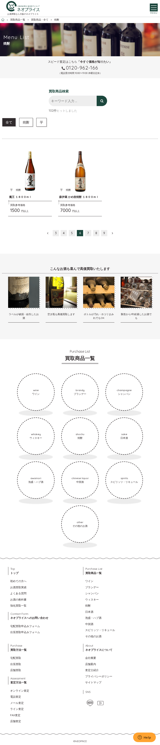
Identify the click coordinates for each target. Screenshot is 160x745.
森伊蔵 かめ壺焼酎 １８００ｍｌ (79, 196)
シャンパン (92, 593)
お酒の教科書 (18, 599)
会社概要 (90, 657)
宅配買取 (15, 657)
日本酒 (89, 611)
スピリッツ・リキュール (100, 630)
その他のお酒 (93, 636)
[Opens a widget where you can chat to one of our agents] (144, 738)
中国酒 (89, 624)
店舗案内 (90, 664)
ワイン (89, 581)
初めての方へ (18, 581)
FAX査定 (15, 715)
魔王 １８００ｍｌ (20, 196)
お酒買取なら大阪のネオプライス (23, 14)
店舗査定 (15, 721)
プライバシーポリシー (98, 676)
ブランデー (92, 587)
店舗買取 (15, 670)
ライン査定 (17, 709)
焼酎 (26, 122)
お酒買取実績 (18, 587)
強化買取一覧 (18, 605)
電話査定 (15, 696)
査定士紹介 (92, 670)
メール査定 (17, 703)
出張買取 (15, 664)
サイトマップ (93, 682)
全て (9, 122)
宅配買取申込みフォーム (25, 626)
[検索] (102, 101)
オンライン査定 (19, 690)
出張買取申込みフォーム (25, 632)
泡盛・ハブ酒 (93, 617)
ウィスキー (92, 599)
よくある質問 (18, 593)
